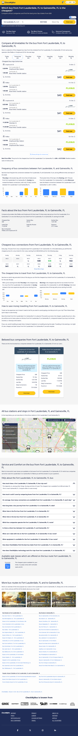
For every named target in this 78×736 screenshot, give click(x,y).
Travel (34, 720)
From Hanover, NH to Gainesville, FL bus (49, 632)
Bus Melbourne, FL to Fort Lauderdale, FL (13, 651)
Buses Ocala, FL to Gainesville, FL (47, 646)
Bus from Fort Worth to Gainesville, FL (49, 629)
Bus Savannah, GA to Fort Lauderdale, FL (12, 665)
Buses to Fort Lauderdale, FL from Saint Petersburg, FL (16, 662)
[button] (49, 450)
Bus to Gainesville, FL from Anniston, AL (49, 616)
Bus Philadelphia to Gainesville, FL (48, 654)
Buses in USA (12, 691)
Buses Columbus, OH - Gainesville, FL (48, 621)
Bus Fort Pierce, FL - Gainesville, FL (48, 627)
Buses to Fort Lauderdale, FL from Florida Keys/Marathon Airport (19, 676)
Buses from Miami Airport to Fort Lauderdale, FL (14, 679)
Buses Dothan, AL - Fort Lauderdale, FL (12, 635)
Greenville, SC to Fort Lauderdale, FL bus (12, 640)
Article (54, 718)
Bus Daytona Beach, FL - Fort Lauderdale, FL (13, 632)
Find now (69, 77)
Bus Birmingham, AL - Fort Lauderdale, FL (13, 618)
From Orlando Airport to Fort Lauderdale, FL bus (14, 682)
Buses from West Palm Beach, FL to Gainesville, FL (52, 665)
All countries (56, 720)
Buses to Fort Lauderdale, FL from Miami (12, 654)
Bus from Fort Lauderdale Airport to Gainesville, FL (52, 676)
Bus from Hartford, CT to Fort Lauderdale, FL (14, 643)
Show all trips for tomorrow (40, 154)
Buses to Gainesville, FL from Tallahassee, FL (50, 660)
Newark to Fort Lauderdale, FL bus (11, 660)
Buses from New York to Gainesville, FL (49, 643)
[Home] (9, 2)
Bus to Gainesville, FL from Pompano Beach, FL (51, 657)
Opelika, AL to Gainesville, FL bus (47, 649)
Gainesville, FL (70, 420)
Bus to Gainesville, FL (36, 691)
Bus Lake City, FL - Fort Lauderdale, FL (12, 649)
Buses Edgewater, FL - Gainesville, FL (48, 624)
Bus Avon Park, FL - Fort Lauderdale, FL (12, 616)
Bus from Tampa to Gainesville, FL (47, 662)
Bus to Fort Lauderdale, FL (23, 691)
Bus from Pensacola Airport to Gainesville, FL (50, 682)
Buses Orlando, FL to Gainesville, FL (48, 651)
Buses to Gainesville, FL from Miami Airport (50, 679)
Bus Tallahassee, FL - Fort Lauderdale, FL (12, 668)
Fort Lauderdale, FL (54, 420)
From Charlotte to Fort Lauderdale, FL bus (13, 624)
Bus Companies (15, 720)
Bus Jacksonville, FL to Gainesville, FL (48, 635)
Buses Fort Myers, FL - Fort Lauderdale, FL (13, 638)
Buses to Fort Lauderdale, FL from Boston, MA (14, 621)
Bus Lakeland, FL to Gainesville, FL (48, 638)
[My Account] (62, 2)
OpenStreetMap (67, 451)
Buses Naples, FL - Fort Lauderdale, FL (12, 657)
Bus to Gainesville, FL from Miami (47, 640)
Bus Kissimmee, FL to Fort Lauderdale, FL (13, 646)
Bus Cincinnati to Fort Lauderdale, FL (11, 627)
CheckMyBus (5, 691)
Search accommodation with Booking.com (14, 26)
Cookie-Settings (37, 718)
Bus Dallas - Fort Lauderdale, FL (10, 629)
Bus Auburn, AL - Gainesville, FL (47, 618)
